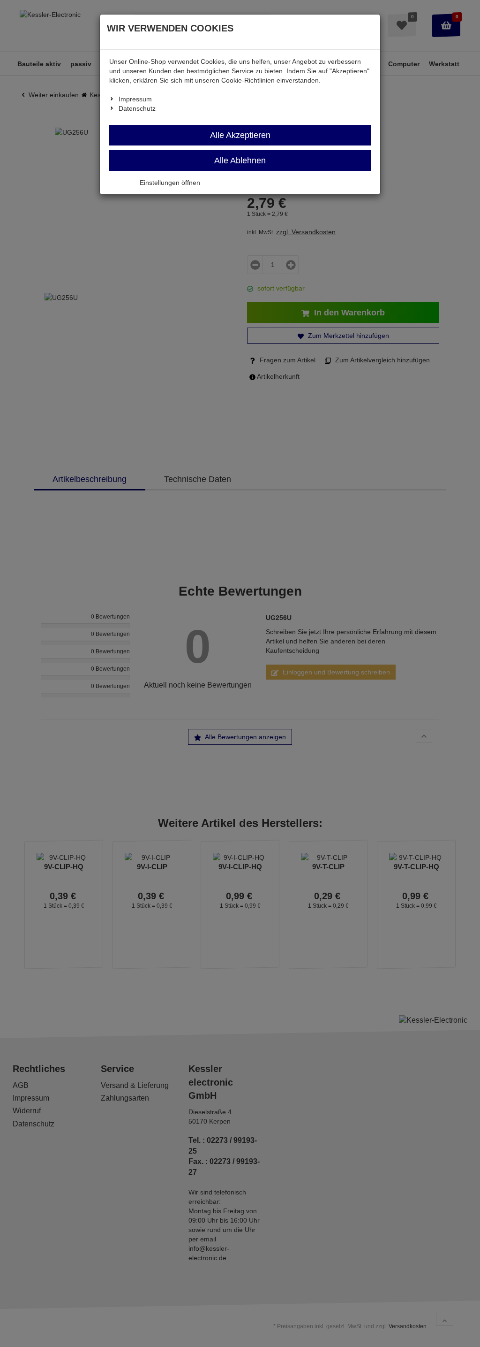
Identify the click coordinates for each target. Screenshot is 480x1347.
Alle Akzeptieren (240, 135)
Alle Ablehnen (240, 160)
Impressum (135, 99)
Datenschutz (137, 108)
